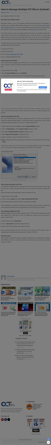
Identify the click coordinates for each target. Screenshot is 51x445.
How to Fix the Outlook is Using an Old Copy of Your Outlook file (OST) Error (25, 298)
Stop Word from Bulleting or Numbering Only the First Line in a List (8, 314)
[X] (8, 419)
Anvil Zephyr (46, 442)
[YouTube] (2, 419)
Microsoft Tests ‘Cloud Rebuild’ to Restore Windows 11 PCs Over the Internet (24, 357)
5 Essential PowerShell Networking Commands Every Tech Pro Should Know (25, 351)
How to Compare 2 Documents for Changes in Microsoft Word (8, 298)
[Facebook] (5, 419)
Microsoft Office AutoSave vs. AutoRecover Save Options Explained (41, 298)
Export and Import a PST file (14, 54)
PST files (34, 29)
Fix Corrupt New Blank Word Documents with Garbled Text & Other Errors (25, 314)
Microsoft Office (8, 5)
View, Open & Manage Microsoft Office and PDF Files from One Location (41, 314)
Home (2, 5)
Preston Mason (12, 12)
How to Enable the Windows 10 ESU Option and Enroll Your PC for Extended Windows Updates (25, 343)
